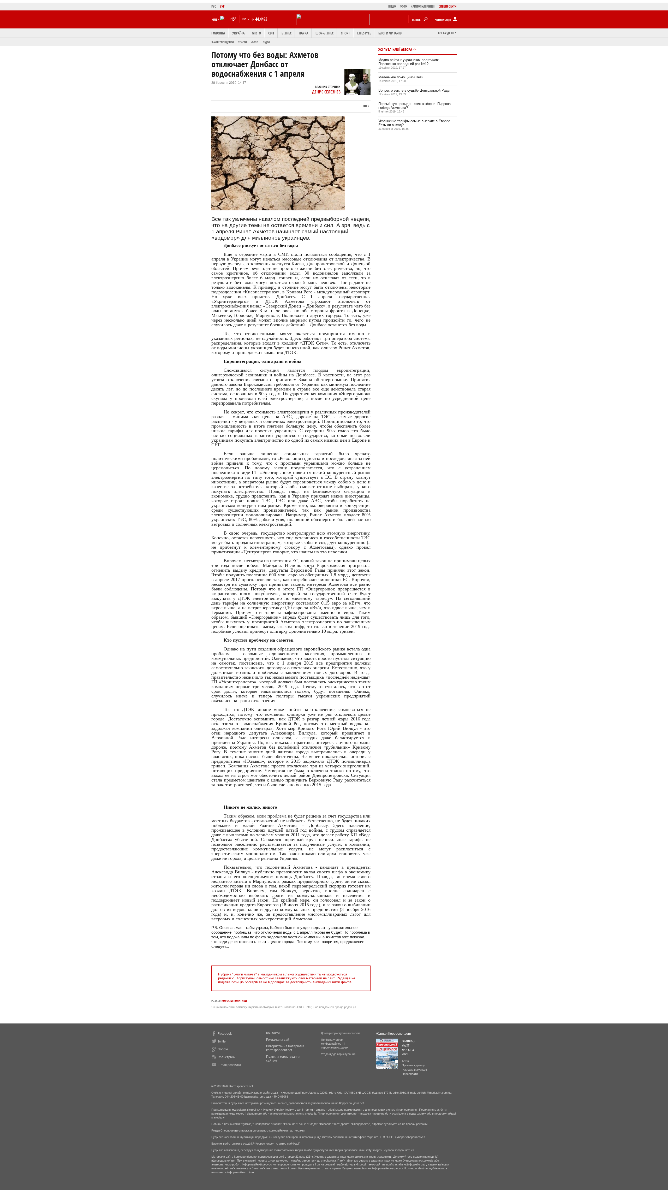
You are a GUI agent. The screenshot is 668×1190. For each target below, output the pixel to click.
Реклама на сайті (278, 1039)
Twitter (222, 1041)
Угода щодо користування (338, 1054)
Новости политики (234, 1001)
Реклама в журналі (414, 1069)
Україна (238, 33)
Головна (218, 33)
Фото (254, 42)
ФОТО (403, 6)
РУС (213, 6)
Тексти (242, 42)
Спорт (345, 33)
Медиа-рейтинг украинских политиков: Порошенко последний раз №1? (408, 62)
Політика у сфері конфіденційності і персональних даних (334, 1043)
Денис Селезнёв (326, 92)
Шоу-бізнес (324, 33)
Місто (256, 33)
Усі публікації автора (395, 49)
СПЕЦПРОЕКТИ (448, 6)
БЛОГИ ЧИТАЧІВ (390, 33)
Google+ (224, 1049)
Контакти (273, 1033)
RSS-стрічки (227, 1057)
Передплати (410, 1073)
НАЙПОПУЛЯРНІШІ (423, 6)
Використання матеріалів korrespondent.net (285, 1048)
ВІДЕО (392, 6)
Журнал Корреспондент (393, 1033)
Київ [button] (214, 19)
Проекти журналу (413, 1065)
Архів (405, 1061)
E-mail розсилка (229, 1065)
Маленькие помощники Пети (400, 77)
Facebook (225, 1033)
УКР (222, 6)
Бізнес (286, 33)
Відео (266, 42)
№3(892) (408, 1041)
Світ (271, 33)
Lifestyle (364, 33)
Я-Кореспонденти (222, 42)
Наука (303, 33)
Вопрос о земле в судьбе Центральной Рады (414, 90)
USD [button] (244, 19)
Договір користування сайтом (340, 1033)
